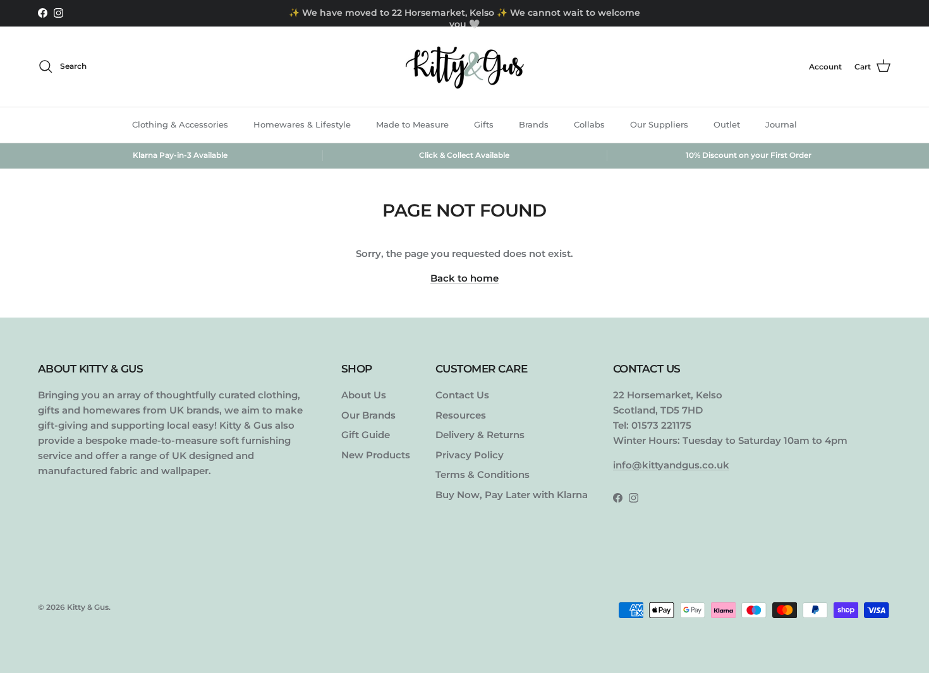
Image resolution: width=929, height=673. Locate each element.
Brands (534, 124)
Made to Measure (412, 124)
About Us (363, 395)
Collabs (589, 124)
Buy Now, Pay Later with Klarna (511, 495)
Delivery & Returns (480, 435)
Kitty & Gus (88, 607)
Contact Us (462, 395)
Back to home (464, 278)
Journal (781, 124)
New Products (375, 455)
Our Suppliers (659, 124)
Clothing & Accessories (180, 124)
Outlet (726, 124)
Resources (460, 415)
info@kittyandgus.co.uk (671, 465)
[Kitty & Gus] (464, 66)
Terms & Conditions (482, 474)
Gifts (484, 124)
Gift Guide (365, 435)
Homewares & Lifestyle (302, 124)
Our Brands (368, 415)
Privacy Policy (469, 455)
